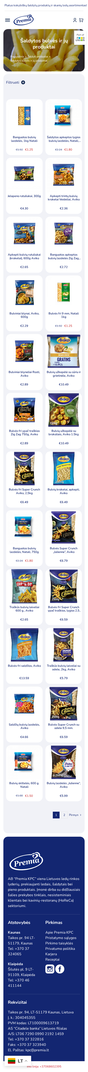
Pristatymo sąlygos (60, 937)
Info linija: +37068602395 (44, 1067)
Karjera (51, 954)
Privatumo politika (60, 948)
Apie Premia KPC (59, 932)
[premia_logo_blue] (23, 14)
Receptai (52, 959)
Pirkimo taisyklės (59, 943)
